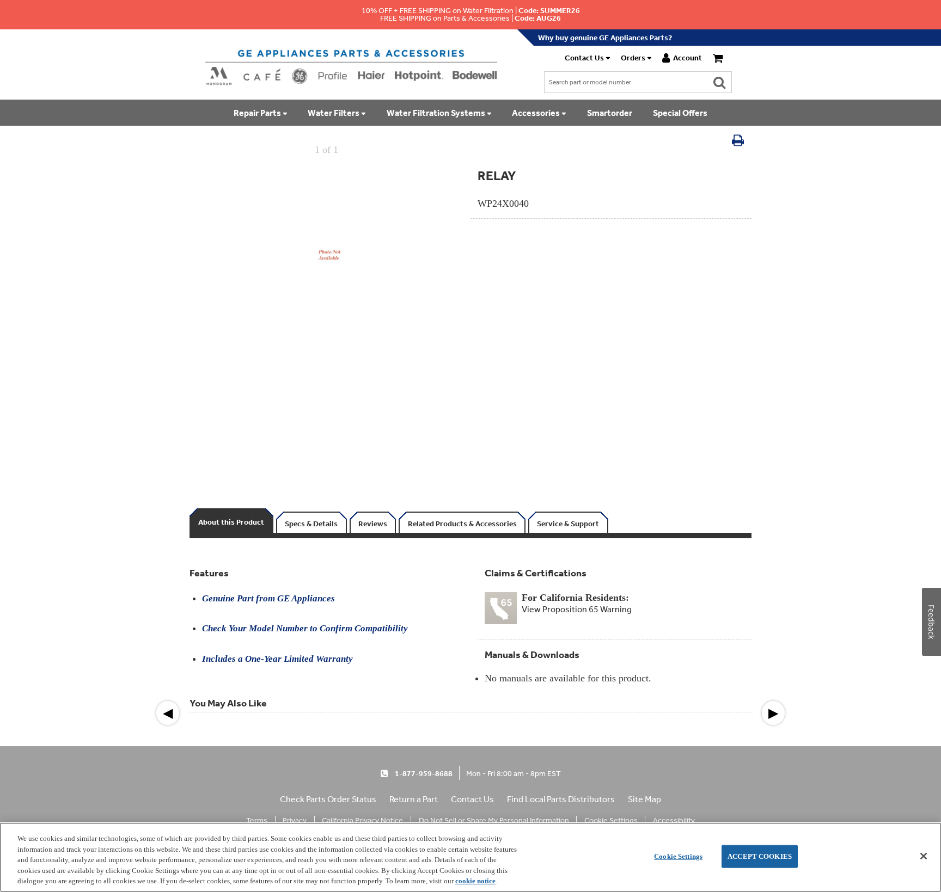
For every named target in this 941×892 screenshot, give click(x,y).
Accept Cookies (760, 856)
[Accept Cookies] (924, 856)
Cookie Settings (678, 856)
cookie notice (475, 881)
